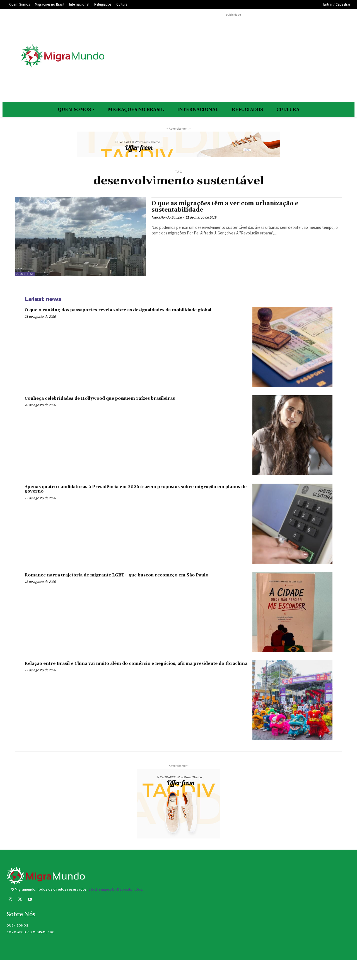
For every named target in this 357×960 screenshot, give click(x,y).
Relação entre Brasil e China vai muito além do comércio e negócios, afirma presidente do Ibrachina (136, 663)
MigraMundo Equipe (166, 217)
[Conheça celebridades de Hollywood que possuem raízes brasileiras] (292, 435)
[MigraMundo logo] (62, 56)
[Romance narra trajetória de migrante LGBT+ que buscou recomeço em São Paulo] (292, 612)
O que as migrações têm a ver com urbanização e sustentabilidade (224, 207)
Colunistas (24, 274)
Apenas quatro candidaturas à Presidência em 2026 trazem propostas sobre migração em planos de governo (136, 489)
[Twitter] (19, 899)
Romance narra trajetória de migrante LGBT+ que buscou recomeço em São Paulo (116, 575)
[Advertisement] (233, 57)
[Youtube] (29, 899)
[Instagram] (10, 899)
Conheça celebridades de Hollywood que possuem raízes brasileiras (100, 398)
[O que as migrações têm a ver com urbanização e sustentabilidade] (80, 236)
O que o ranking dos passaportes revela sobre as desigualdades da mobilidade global (118, 310)
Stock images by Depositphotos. (115, 889)
